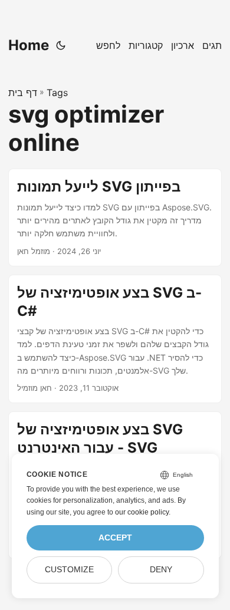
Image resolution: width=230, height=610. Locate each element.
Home (28, 45)
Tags (57, 92)
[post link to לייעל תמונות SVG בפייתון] (115, 217)
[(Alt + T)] (61, 45)
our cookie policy (142, 512)
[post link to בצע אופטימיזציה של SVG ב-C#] (115, 339)
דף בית (22, 92)
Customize (69, 569)
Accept (115, 537)
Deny (161, 569)
